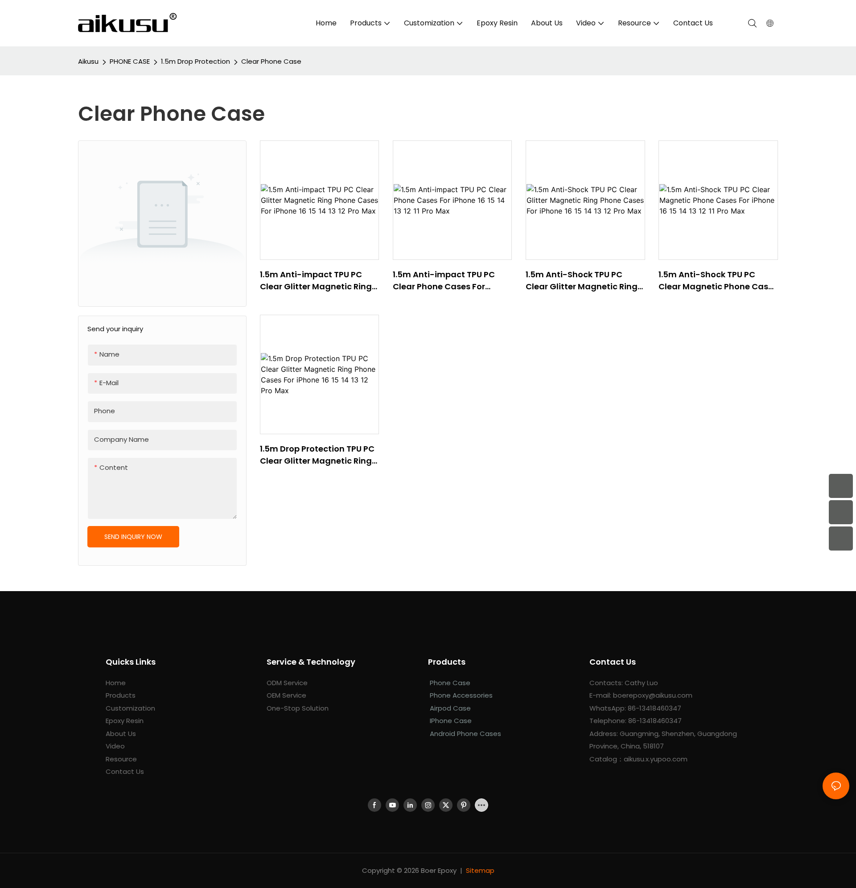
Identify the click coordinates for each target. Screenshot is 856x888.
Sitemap (480, 870)
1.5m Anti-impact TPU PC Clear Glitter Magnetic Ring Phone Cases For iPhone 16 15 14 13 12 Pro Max (319, 280)
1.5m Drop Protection (195, 61)
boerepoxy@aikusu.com (652, 695)
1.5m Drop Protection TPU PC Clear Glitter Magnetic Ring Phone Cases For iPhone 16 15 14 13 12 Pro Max (319, 455)
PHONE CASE (130, 61)
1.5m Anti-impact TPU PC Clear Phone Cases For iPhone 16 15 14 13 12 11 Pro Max (451, 280)
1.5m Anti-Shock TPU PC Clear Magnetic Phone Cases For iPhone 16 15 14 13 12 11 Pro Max (718, 280)
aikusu (88, 61)
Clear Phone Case (271, 61)
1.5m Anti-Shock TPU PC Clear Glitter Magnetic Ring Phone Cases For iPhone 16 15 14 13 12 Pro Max (584, 280)
